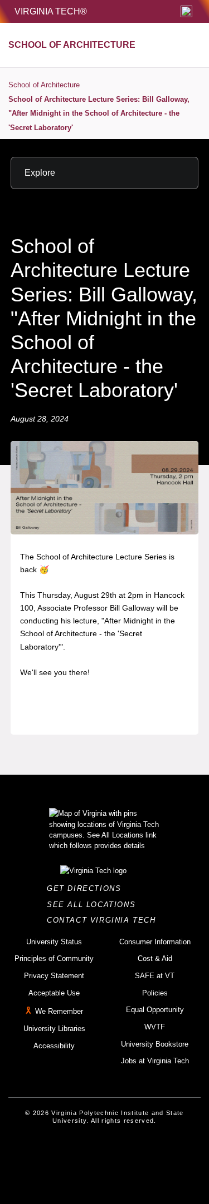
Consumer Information (155, 942)
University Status (54, 942)
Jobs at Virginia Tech (155, 1061)
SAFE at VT (154, 976)
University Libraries (54, 1028)
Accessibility (54, 1046)
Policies (155, 993)
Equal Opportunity (155, 1009)
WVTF (154, 1027)
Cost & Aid (155, 958)
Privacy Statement (54, 976)
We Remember (59, 1012)
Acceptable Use (54, 993)
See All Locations (94, 904)
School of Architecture (44, 85)
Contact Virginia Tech (104, 920)
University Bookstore (154, 1044)
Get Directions (87, 888)
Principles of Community (54, 958)
